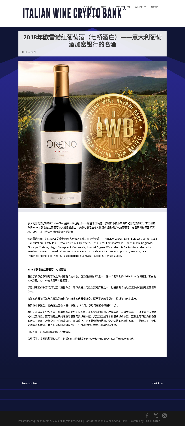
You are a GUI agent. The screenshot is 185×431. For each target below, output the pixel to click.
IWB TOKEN (123, 7)
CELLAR (88, 7)
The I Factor (152, 421)
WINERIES (140, 7)
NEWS (154, 7)
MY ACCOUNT (92, 15)
